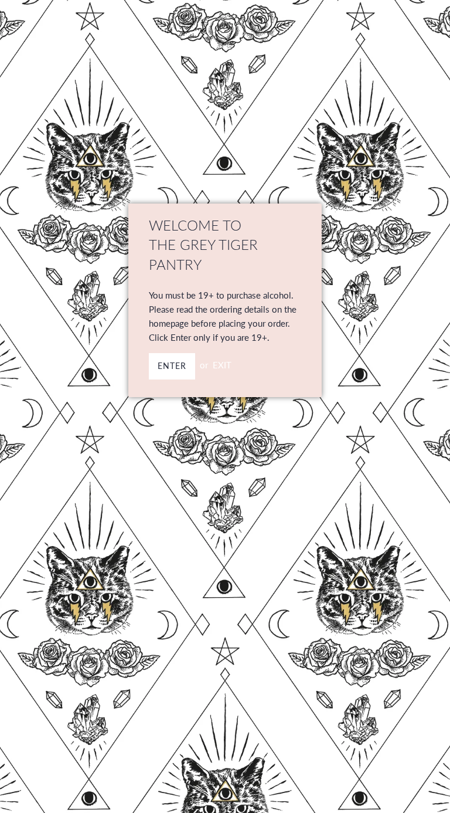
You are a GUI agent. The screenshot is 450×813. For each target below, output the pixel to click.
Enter (172, 366)
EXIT (222, 365)
